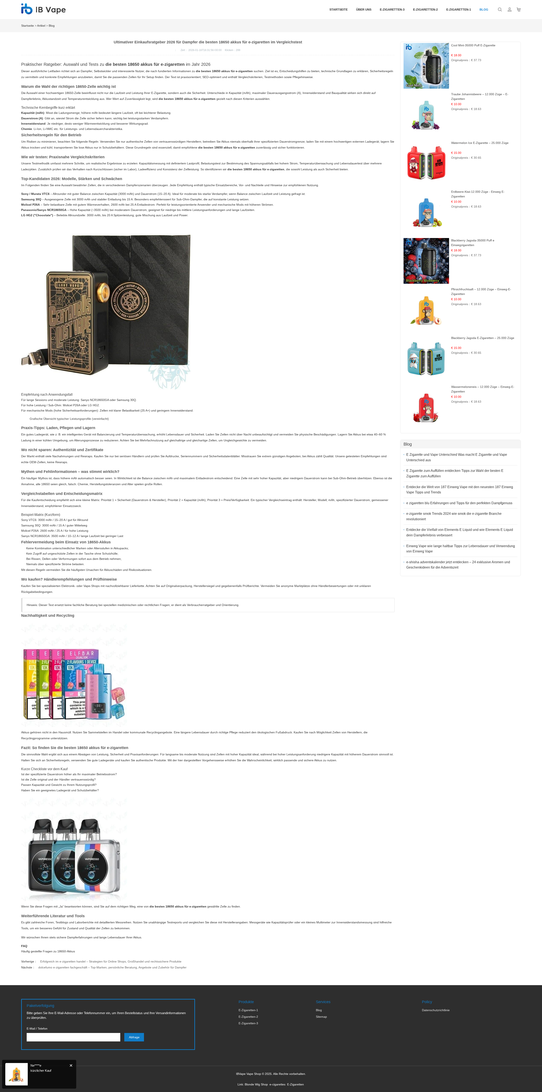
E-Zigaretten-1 (458, 9)
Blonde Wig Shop (256, 1084)
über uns (363, 9)
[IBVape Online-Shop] (43, 12)
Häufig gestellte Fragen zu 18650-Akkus (48, 951)
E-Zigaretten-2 (425, 9)
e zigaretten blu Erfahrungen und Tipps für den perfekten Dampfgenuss (459, 503)
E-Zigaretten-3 (392, 9)
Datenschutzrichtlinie (436, 1010)
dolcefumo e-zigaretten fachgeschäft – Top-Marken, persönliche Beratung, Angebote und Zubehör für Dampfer (112, 967)
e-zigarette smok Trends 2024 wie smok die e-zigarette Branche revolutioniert (454, 516)
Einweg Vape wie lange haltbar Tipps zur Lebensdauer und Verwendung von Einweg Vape (460, 548)
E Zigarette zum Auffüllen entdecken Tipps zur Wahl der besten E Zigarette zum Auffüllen (454, 473)
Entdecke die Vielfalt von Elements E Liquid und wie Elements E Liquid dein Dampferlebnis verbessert (459, 532)
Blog (484, 9)
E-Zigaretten (295, 1084)
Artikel (41, 25)
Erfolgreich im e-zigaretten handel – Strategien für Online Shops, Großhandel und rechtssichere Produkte (110, 961)
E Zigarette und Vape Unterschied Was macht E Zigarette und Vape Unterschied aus (456, 457)
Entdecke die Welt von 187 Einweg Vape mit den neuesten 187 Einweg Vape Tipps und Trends (459, 489)
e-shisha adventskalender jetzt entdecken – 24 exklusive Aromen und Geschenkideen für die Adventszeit (458, 564)
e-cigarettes (277, 1084)
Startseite (338, 9)
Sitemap (321, 1016)
